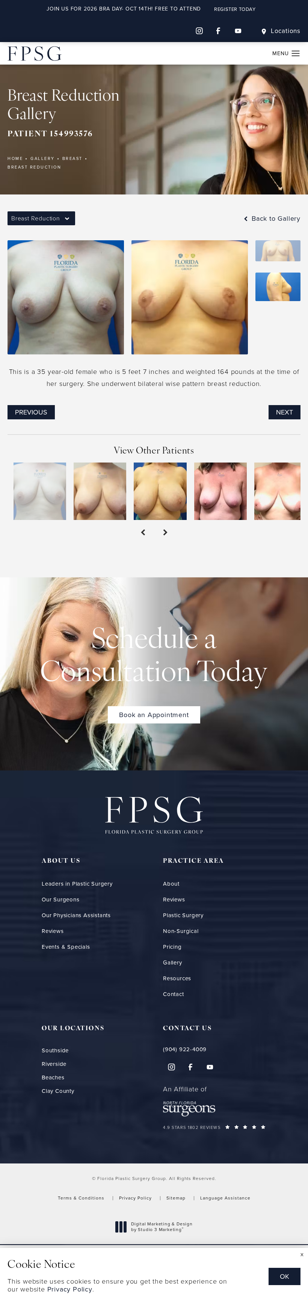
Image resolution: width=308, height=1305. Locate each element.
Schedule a (153, 657)
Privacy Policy (135, 1198)
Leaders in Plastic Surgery (77, 884)
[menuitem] (199, 31)
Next (284, 412)
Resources (177, 978)
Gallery (42, 158)
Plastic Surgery (183, 915)
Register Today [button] (234, 9)
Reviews (53, 931)
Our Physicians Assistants (76, 915)
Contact (173, 994)
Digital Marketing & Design (162, 1227)
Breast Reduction (34, 167)
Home (15, 158)
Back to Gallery (274, 218)
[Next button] (165, 532)
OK (284, 1276)
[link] (214, 1049)
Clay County (58, 1091)
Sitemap (176, 1198)
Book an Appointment (154, 715)
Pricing (172, 947)
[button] (296, 54)
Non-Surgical (181, 931)
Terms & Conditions (81, 1198)
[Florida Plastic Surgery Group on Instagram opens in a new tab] (199, 31)
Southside (55, 1051)
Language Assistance (225, 1198)
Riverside (54, 1064)
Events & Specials (66, 947)
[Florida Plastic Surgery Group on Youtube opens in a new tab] (238, 31)
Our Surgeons (61, 899)
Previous (31, 412)
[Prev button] (142, 532)
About (171, 884)
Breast (72, 158)
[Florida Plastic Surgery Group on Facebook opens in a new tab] (218, 31)
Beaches (53, 1078)
